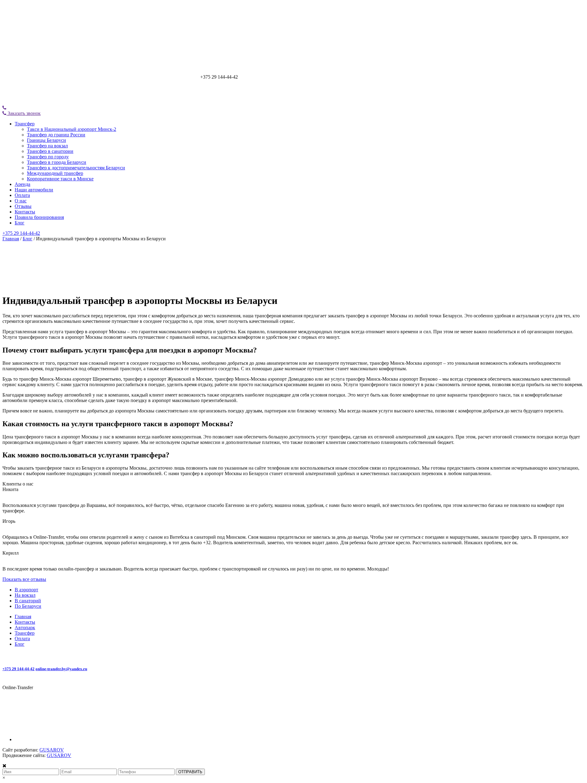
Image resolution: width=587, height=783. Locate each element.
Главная (10, 238)
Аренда (22, 184)
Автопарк (25, 627)
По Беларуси (28, 606)
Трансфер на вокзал (47, 145)
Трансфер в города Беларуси (56, 162)
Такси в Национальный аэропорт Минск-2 (71, 129)
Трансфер (25, 123)
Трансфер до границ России (56, 134)
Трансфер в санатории (50, 151)
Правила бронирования (39, 217)
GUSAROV (51, 749)
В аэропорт (26, 589)
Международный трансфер (55, 173)
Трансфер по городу (48, 156)
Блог (19, 222)
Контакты (25, 211)
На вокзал (25, 595)
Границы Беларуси (46, 140)
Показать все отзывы (24, 579)
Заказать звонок (23, 113)
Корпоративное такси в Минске (60, 178)
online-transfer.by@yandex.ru (61, 669)
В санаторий (28, 600)
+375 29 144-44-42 (21, 233)
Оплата (22, 195)
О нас (21, 200)
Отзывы (23, 206)
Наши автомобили (34, 189)
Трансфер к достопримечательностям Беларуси (76, 167)
